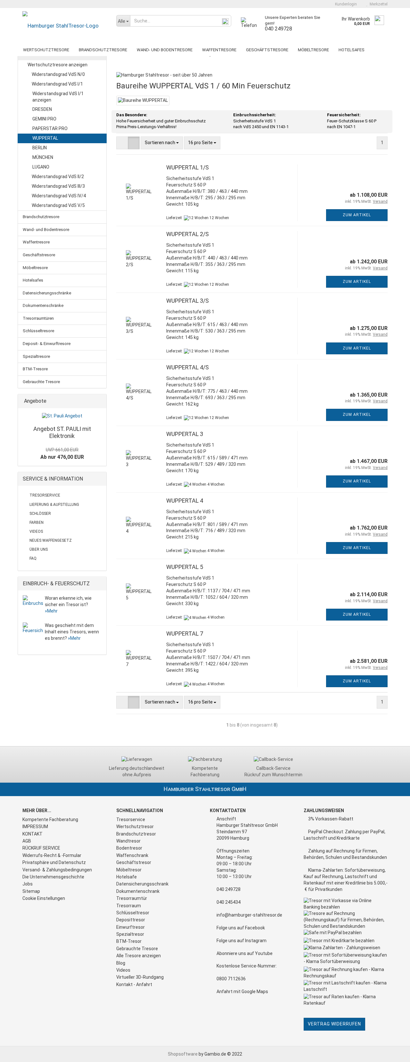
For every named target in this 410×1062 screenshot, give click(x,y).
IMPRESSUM (35, 826)
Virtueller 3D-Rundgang (140, 977)
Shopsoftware (183, 1054)
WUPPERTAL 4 (184, 500)
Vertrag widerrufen (334, 1023)
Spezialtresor (130, 934)
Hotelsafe (126, 876)
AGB (26, 841)
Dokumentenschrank (138, 891)
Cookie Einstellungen (43, 898)
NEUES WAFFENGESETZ (50, 540)
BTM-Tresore (35, 368)
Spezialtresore (36, 356)
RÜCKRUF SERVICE (41, 848)
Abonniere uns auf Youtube (245, 953)
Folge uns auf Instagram (241, 940)
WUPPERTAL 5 (184, 567)
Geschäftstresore (267, 49)
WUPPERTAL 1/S (187, 167)
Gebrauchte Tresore (41, 381)
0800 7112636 (231, 978)
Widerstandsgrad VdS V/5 (58, 205)
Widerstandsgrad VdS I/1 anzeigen (58, 97)
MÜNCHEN (42, 157)
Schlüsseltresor (132, 912)
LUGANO (40, 166)
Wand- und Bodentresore (165, 49)
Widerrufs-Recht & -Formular (51, 855)
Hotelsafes (352, 49)
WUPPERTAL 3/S (187, 300)
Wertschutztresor (135, 826)
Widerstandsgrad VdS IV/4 (58, 195)
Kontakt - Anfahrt (134, 984)
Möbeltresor (129, 869)
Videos (123, 970)
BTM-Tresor (129, 941)
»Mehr (51, 610)
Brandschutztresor (136, 833)
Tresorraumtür (131, 898)
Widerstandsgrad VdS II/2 (57, 176)
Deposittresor (130, 919)
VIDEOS (36, 531)
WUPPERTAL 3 (184, 434)
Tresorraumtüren (38, 318)
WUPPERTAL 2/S (187, 234)
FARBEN (36, 522)
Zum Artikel (357, 215)
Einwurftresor (130, 927)
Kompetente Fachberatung (50, 819)
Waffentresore (219, 49)
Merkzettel (378, 4)
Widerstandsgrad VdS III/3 (58, 186)
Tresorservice (130, 819)
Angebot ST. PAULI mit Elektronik (62, 432)
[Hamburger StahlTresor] (64, 25)
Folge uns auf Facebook (241, 927)
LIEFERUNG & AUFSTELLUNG (54, 504)
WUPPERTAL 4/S (187, 367)
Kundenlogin (345, 4)
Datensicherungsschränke (47, 293)
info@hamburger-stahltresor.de (249, 915)
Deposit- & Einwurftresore (46, 343)
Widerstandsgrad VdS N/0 (58, 74)
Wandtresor (128, 841)
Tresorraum (128, 905)
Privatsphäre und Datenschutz (54, 862)
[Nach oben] (392, 1052)
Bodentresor (129, 848)
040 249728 (278, 29)
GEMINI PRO (44, 118)
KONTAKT (32, 833)
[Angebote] (100, 401)
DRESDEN (42, 109)
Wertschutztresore (46, 49)
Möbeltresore (313, 49)
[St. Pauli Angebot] (62, 416)
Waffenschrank (132, 855)
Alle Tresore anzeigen (138, 955)
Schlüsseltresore (38, 330)
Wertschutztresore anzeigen (57, 64)
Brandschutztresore (103, 49)
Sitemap (31, 891)
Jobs (27, 883)
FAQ (33, 558)
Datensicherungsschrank (142, 883)
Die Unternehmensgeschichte (53, 876)
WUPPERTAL (45, 138)
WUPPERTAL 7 (184, 633)
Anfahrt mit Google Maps (242, 991)
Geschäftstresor (133, 862)
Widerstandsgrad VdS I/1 (57, 83)
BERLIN (39, 147)
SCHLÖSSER (40, 513)
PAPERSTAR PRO (50, 128)
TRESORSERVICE (44, 495)
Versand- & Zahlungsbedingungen (57, 869)
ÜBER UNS (38, 549)
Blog (120, 963)
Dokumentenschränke (43, 305)
